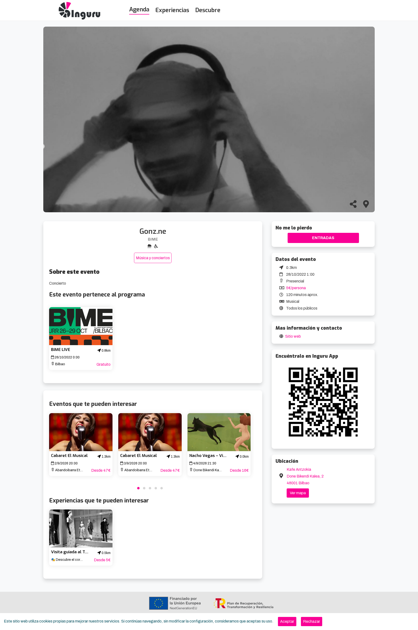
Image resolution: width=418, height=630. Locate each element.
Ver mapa (298, 493)
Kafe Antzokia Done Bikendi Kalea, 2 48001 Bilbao (305, 476)
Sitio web (293, 336)
